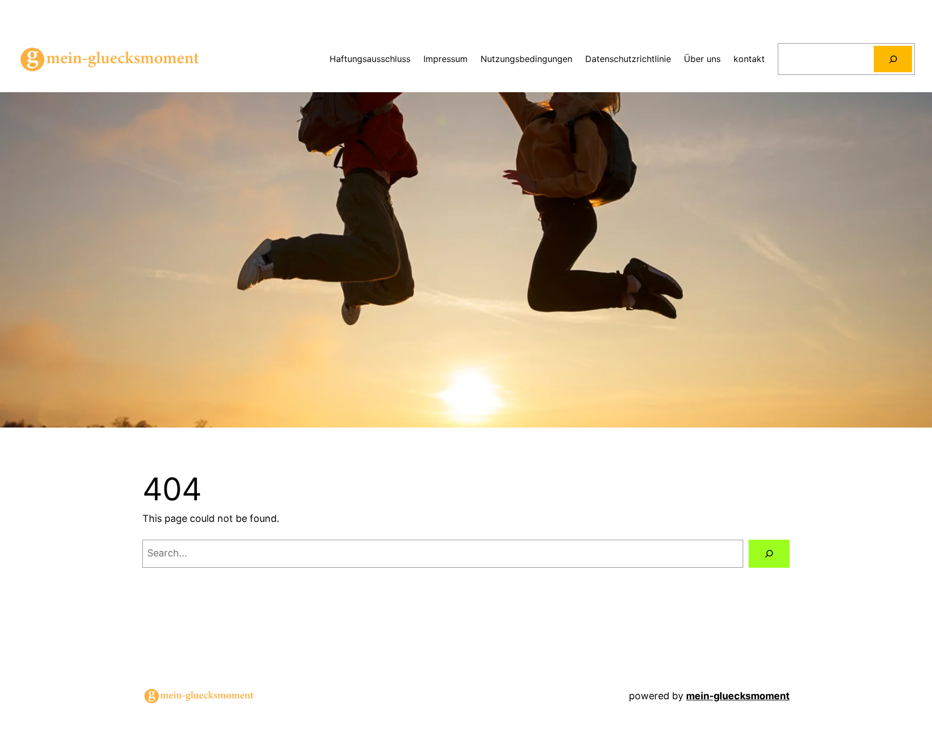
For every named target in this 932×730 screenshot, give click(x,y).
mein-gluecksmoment (738, 695)
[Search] (893, 59)
